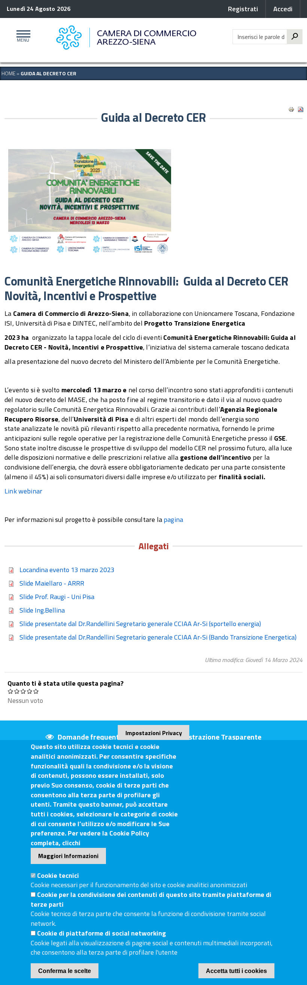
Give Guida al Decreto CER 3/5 (23, 691)
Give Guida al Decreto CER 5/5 (36, 691)
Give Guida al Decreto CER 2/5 (17, 691)
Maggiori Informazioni (68, 855)
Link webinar (23, 491)
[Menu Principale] (21, 36)
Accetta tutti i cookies (236, 971)
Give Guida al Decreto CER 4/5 (30, 691)
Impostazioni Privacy (153, 732)
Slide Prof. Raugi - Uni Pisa (56, 597)
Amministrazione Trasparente (212, 737)
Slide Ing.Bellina (42, 610)
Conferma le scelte (64, 971)
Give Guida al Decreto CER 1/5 (10, 691)
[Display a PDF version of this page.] (301, 109)
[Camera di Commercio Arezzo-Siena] (128, 38)
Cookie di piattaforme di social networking (101, 933)
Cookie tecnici (58, 875)
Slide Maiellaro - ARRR (51, 583)
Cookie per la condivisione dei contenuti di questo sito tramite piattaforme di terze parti (151, 899)
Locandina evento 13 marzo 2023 (67, 570)
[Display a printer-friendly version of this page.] (291, 109)
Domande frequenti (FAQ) (99, 737)
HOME (8, 73)
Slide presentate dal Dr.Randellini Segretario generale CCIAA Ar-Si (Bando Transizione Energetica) (158, 637)
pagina (174, 519)
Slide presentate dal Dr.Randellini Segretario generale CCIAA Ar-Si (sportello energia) (140, 624)
